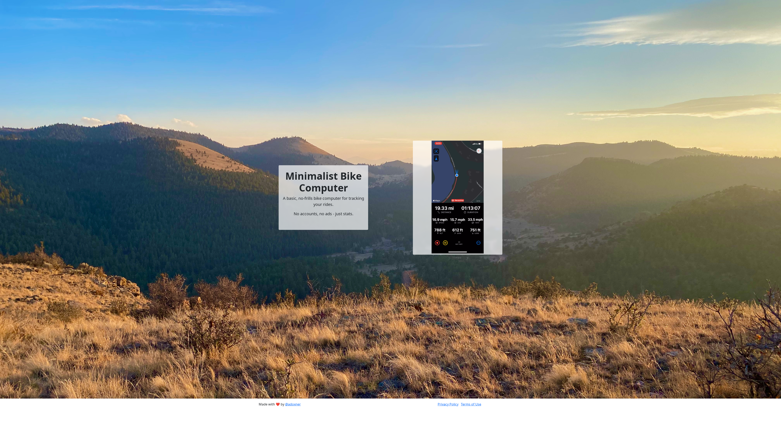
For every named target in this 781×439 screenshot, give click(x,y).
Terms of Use (471, 404)
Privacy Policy (448, 404)
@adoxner (293, 404)
